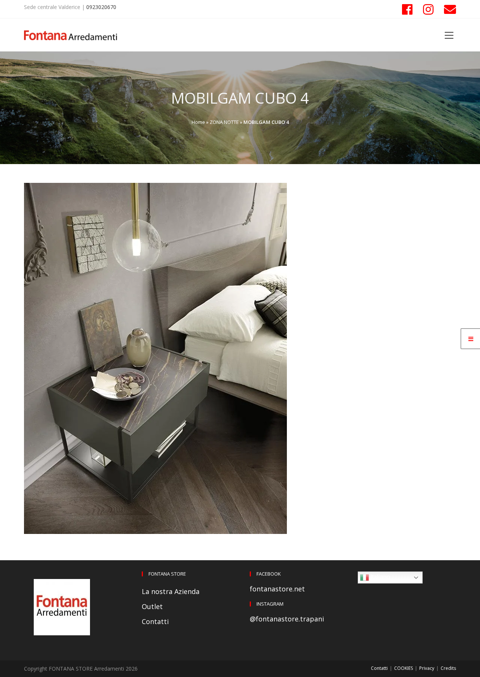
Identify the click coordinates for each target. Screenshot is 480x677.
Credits (448, 668)
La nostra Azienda (171, 591)
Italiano (379, 577)
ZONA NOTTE (224, 122)
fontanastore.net (277, 588)
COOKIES (403, 668)
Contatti (155, 621)
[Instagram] (428, 9)
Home (198, 122)
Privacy (426, 668)
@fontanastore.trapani (287, 618)
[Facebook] (407, 9)
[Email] (447, 9)
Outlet (152, 606)
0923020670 (101, 7)
